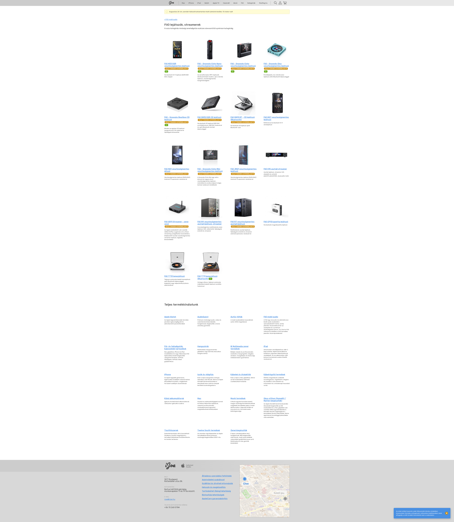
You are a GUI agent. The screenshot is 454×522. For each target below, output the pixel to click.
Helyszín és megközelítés (214, 487)
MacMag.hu (263, 3)
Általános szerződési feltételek (217, 476)
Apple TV (216, 3)
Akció (235, 3)
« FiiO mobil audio (170, 20)
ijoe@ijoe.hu (169, 499)
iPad (199, 3)
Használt (226, 3)
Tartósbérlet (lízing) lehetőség (216, 491)
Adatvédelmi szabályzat (213, 480)
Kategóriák (251, 3)
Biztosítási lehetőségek (213, 495)
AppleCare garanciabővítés (214, 499)
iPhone (191, 3)
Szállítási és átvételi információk (217, 483)
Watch (207, 3)
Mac (183, 3)
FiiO (242, 3)
